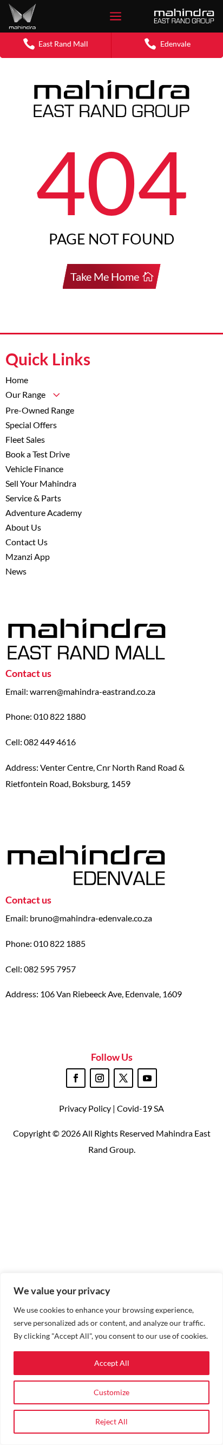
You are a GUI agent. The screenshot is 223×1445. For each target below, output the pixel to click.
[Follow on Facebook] (76, 1078)
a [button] (115, 17)
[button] (56, 43)
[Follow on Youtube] (147, 1078)
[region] (111, 1359)
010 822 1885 (60, 943)
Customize (111, 1392)
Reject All (111, 1421)
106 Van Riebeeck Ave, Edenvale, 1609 (111, 994)
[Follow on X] (123, 1078)
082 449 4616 (50, 742)
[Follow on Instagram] (99, 1078)
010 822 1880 (60, 716)
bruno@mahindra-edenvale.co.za (91, 918)
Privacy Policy (86, 1108)
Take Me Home (104, 276)
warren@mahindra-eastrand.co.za (92, 691)
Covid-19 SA (140, 1108)
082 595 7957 (50, 969)
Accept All (111, 1362)
